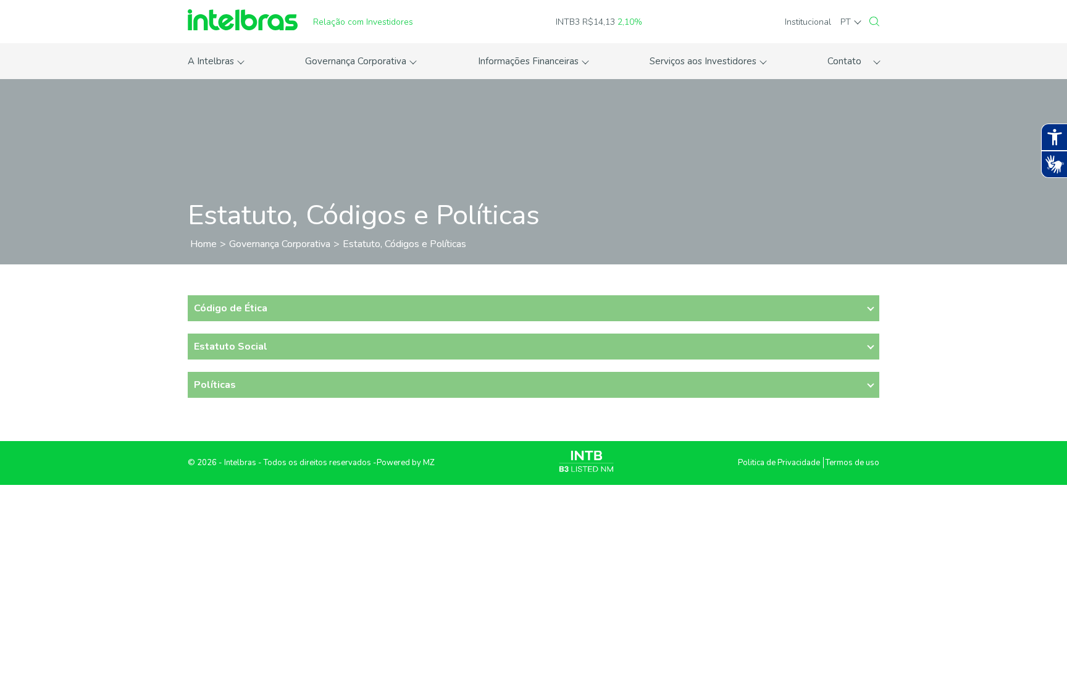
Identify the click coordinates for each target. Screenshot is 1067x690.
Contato (844, 61)
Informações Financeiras (528, 61)
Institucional (808, 22)
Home (203, 244)
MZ (429, 462)
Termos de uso (852, 462)
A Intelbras (211, 61)
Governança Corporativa (355, 61)
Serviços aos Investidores (703, 61)
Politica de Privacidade (779, 462)
